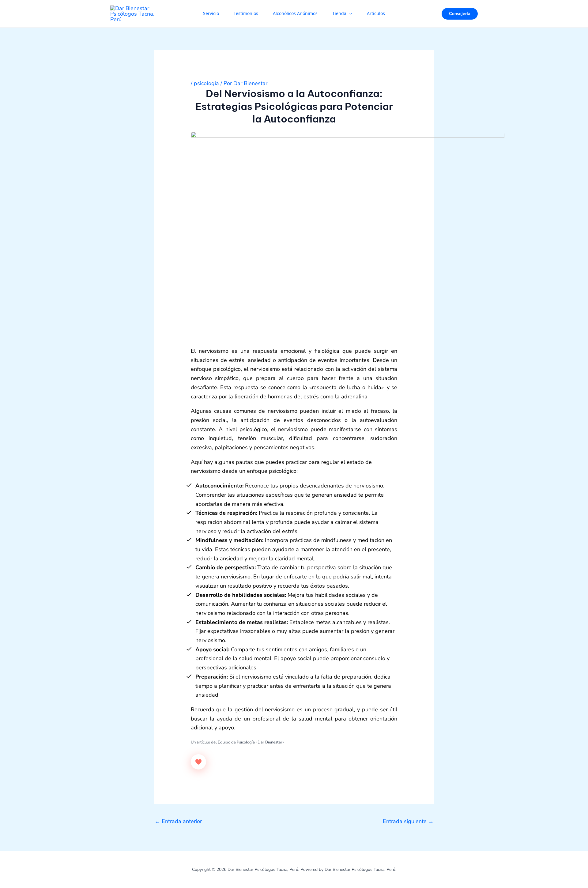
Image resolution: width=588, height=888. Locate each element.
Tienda (339, 14)
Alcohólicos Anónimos (295, 14)
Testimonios (246, 14)
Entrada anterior (178, 821)
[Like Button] (198, 761)
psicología (206, 83)
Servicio (211, 14)
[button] (349, 13)
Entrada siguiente (408, 821)
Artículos (376, 14)
